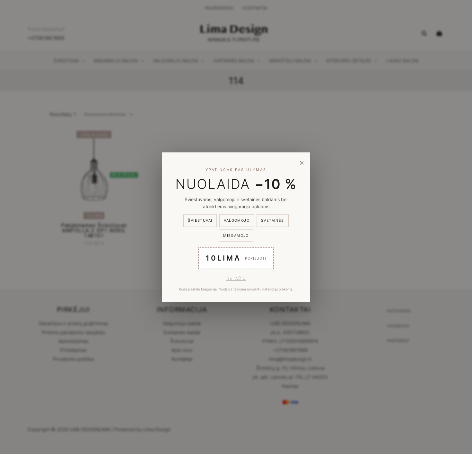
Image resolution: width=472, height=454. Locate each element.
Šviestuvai (200, 220)
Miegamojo (236, 235)
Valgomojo (236, 220)
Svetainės (272, 220)
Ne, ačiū (236, 278)
